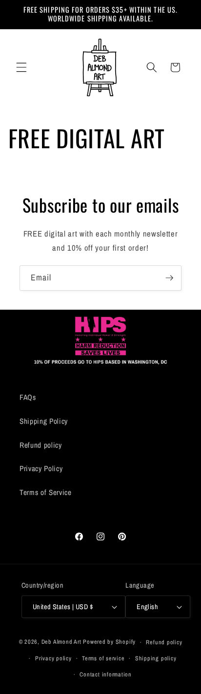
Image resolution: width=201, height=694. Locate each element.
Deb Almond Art (61, 642)
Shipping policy (156, 658)
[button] (21, 67)
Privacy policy (53, 658)
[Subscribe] (169, 278)
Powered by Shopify (109, 642)
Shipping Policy (44, 421)
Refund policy (41, 445)
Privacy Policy (41, 468)
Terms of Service (46, 492)
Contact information (106, 674)
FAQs (28, 397)
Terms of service (103, 658)
